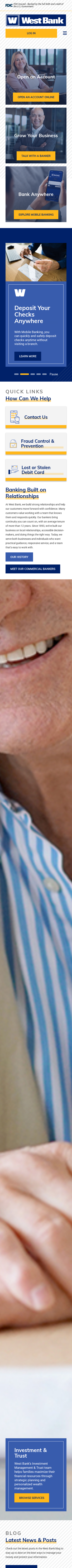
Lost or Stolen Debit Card (36, 471)
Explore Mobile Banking (36, 214)
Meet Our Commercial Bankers (32, 569)
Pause (54, 374)
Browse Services (31, 1498)
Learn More (27, 356)
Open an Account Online (36, 97)
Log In (31, 33)
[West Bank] (36, 20)
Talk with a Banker (36, 156)
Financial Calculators (36, 418)
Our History (19, 557)
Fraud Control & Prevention (36, 444)
